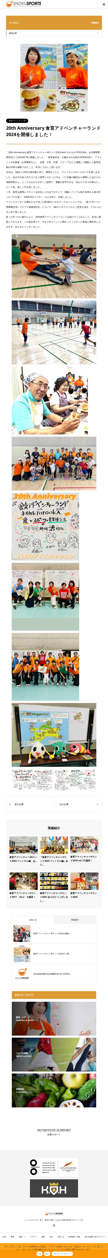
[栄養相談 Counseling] (54, 1105)
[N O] (104, 1250)
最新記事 (13, 33)
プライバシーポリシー (62, 1254)
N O (47, 1254)
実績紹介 (75, 919)
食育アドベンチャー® (17, 121)
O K (39, 1254)
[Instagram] (54, 1225)
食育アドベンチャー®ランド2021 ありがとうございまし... (54, 897)
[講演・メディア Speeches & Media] (54, 1034)
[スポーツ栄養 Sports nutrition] (54, 1069)
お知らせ (33, 919)
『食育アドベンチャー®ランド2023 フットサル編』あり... (54, 861)
